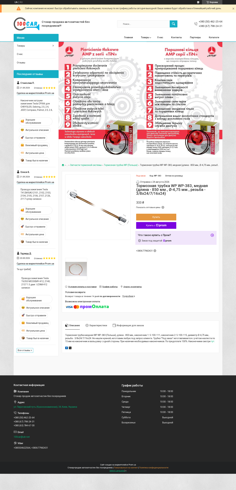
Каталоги (214, 37)
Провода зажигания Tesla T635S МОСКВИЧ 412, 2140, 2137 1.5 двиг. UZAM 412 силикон (35, 283)
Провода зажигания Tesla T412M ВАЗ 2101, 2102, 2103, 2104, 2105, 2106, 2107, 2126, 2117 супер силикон (36, 194)
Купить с (150, 225)
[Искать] (173, 23)
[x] (70, 348)
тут (212, 341)
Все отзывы (24, 350)
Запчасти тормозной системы (86, 165)
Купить (156, 217)
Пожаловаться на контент (126, 468)
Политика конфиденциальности (153, 468)
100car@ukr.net (22, 437)
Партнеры (195, 37)
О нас (160, 37)
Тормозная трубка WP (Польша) (121, 165)
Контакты (176, 37)
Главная (128, 37)
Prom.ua (132, 465)
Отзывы (21, 62)
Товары (145, 37)
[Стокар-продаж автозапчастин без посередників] (26, 24)
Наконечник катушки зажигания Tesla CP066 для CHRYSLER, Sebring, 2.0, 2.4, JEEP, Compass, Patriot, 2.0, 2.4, (36, 105)
